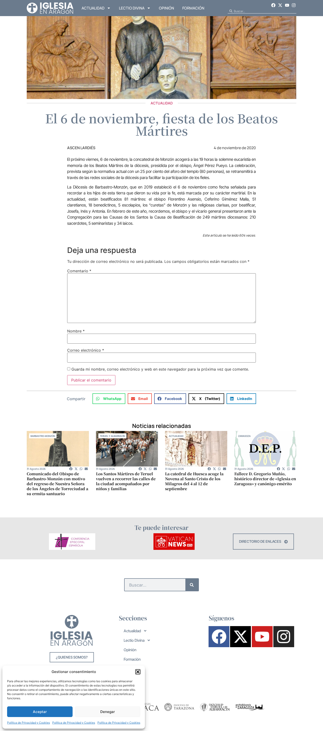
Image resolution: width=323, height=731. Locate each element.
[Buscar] (191, 585)
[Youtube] (287, 5)
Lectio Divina (131, 8)
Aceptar (40, 711)
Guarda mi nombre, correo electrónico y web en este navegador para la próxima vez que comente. (160, 369)
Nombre (76, 331)
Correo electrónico (85, 350)
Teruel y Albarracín (112, 436)
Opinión (166, 8)
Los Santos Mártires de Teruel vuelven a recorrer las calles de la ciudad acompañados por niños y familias (126, 481)
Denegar (107, 711)
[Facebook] (273, 5)
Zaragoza (244, 436)
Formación (193, 8)
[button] (137, 671)
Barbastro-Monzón (43, 436)
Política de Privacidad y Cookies (28, 722)
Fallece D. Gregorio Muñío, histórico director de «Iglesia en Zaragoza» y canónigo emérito (265, 478)
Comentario (79, 271)
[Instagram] (293, 5)
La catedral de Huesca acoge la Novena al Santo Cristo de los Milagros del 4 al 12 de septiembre (194, 481)
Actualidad (93, 8)
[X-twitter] (280, 5)
